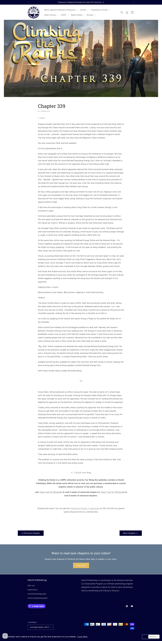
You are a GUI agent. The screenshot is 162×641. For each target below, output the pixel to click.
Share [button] (42, 118)
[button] (61, 9)
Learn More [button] (82, 637)
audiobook (84, 508)
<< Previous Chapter (30, 533)
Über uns (31, 585)
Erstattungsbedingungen (38, 598)
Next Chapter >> (130, 533)
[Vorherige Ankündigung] (28, 2)
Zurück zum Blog (82, 472)
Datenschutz (33, 590)
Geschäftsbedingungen (37, 594)
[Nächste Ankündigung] (133, 2)
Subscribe (81, 565)
